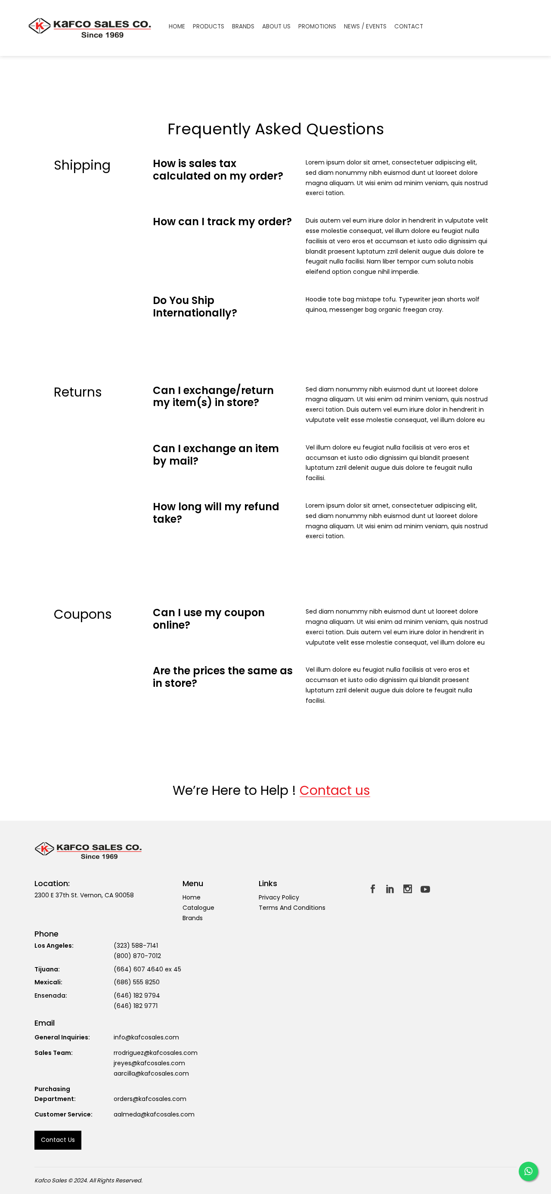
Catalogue (198, 907)
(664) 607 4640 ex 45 (147, 969)
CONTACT (408, 27)
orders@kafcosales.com (150, 1099)
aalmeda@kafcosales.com (154, 1114)
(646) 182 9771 (136, 1006)
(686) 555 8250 (137, 982)
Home (192, 897)
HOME (177, 27)
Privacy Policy (279, 897)
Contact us (335, 790)
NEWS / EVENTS (365, 27)
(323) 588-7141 (136, 945)
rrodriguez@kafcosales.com (156, 1052)
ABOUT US (276, 27)
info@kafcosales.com (146, 1037)
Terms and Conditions (292, 907)
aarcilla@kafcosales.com (151, 1073)
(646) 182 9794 (137, 995)
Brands (193, 918)
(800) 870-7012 (137, 956)
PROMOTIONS (317, 27)
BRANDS (243, 27)
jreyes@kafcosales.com (149, 1063)
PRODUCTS (208, 27)
